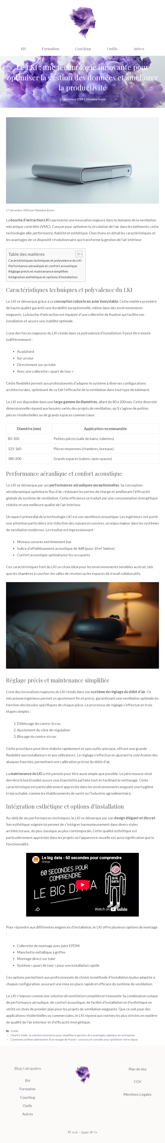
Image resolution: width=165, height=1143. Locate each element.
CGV (137, 1081)
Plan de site (137, 1069)
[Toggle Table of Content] (76, 254)
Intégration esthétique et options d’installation (42, 277)
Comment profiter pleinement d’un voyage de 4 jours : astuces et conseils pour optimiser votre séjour (74, 1039)
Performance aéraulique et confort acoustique (42, 266)
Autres (138, 48)
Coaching (83, 48)
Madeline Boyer (96, 99)
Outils (112, 48)
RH (23, 48)
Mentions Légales (137, 1094)
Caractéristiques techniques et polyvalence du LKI (44, 260)
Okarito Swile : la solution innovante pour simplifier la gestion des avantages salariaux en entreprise (72, 1035)
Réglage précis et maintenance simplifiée (38, 271)
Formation (50, 48)
